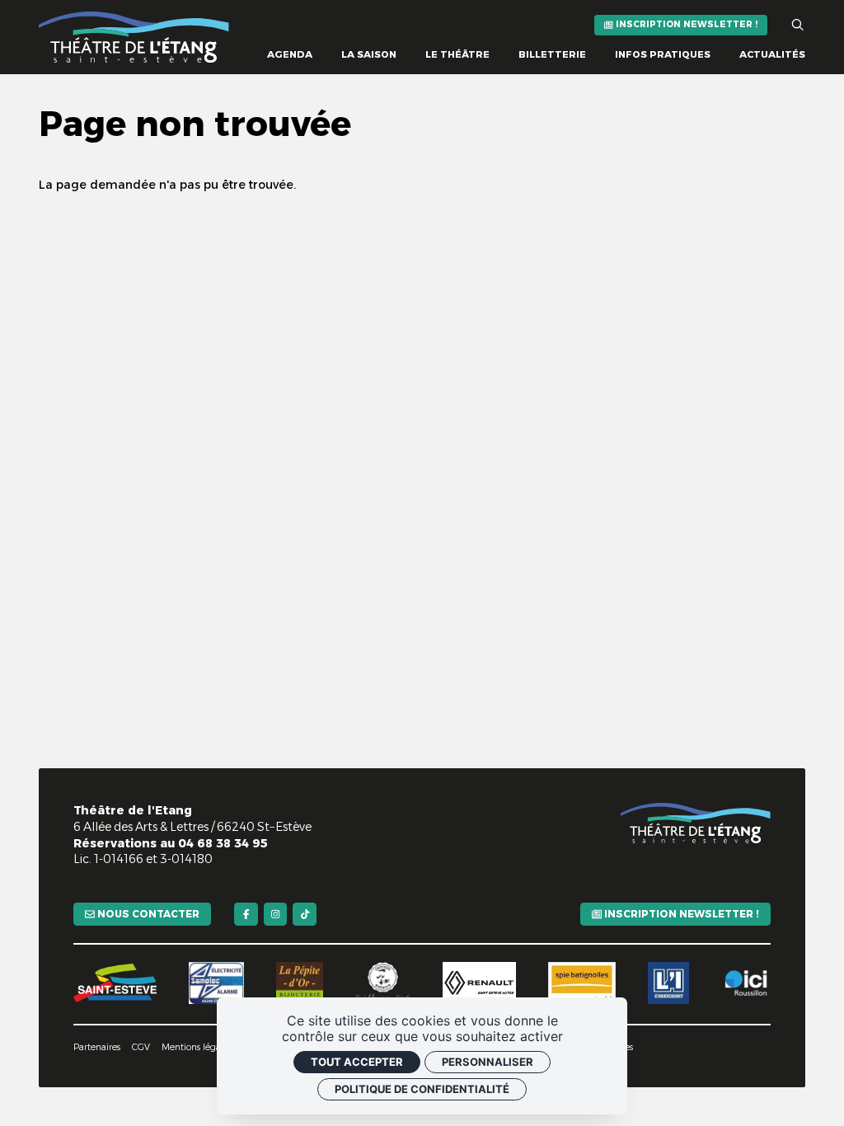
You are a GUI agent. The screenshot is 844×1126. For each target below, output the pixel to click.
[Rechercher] (797, 25)
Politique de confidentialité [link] (422, 1089)
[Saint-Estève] (115, 983)
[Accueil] (134, 37)
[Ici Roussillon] (746, 982)
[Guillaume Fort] (382, 982)
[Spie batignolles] (582, 982)
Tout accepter (357, 1061)
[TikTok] (304, 915)
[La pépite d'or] (299, 982)
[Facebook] (246, 915)
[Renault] (479, 982)
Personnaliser (487, 1061)
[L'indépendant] (668, 982)
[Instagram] (276, 915)
